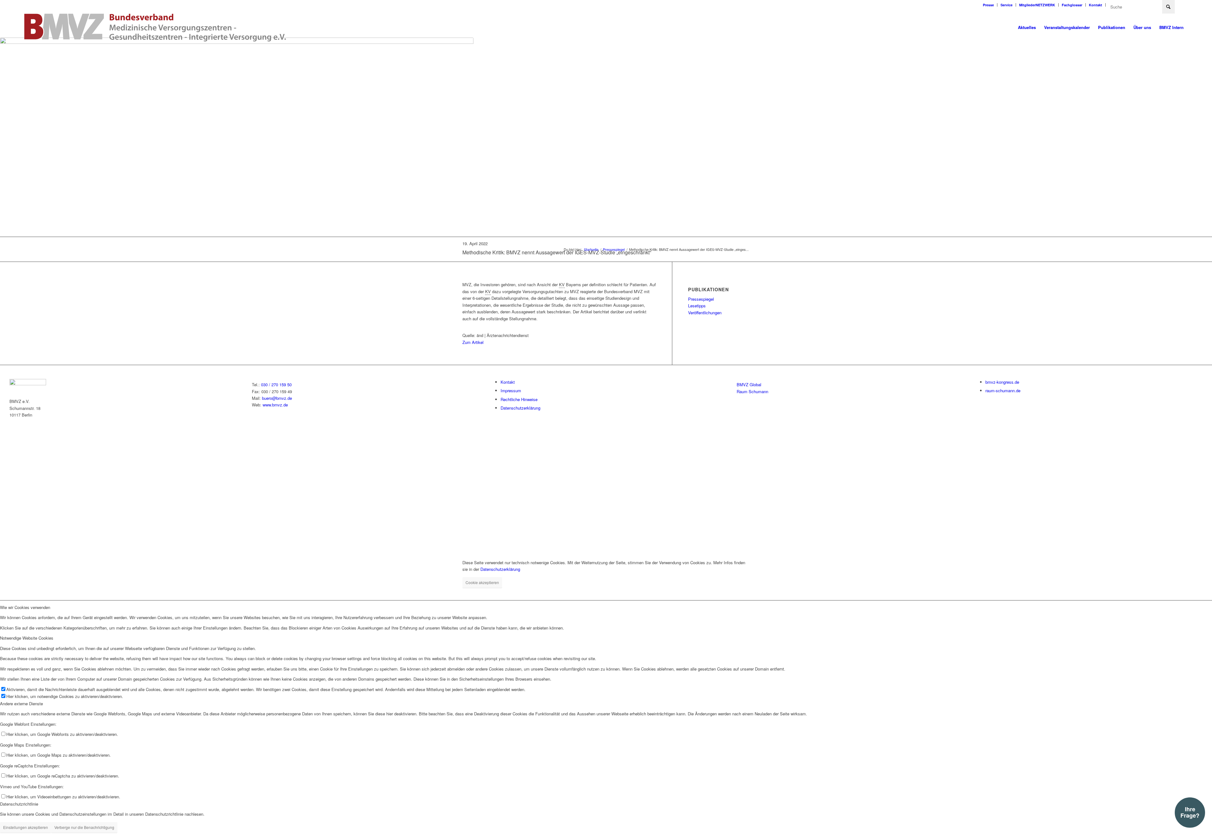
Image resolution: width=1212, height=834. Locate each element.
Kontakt (1095, 5)
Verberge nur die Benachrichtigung (84, 827)
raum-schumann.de (1002, 390)
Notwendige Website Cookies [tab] (26, 638)
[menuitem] (988, 5)
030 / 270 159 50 (276, 384)
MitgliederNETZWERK (1037, 5)
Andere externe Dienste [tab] (21, 704)
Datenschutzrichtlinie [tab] (19, 804)
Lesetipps (697, 306)
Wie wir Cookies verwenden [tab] (25, 607)
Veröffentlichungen (705, 313)
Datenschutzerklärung (520, 408)
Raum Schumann (752, 391)
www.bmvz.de (275, 405)
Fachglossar (1072, 5)
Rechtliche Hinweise (519, 399)
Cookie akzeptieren (482, 582)
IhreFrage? (1189, 812)
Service (1007, 5)
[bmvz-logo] (155, 27)
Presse (988, 5)
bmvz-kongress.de (1002, 382)
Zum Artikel (473, 342)
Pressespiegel (701, 299)
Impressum (511, 390)
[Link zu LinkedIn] (1183, 4)
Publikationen (708, 289)
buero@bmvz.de (277, 398)
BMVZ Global (749, 384)
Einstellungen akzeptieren (25, 827)
